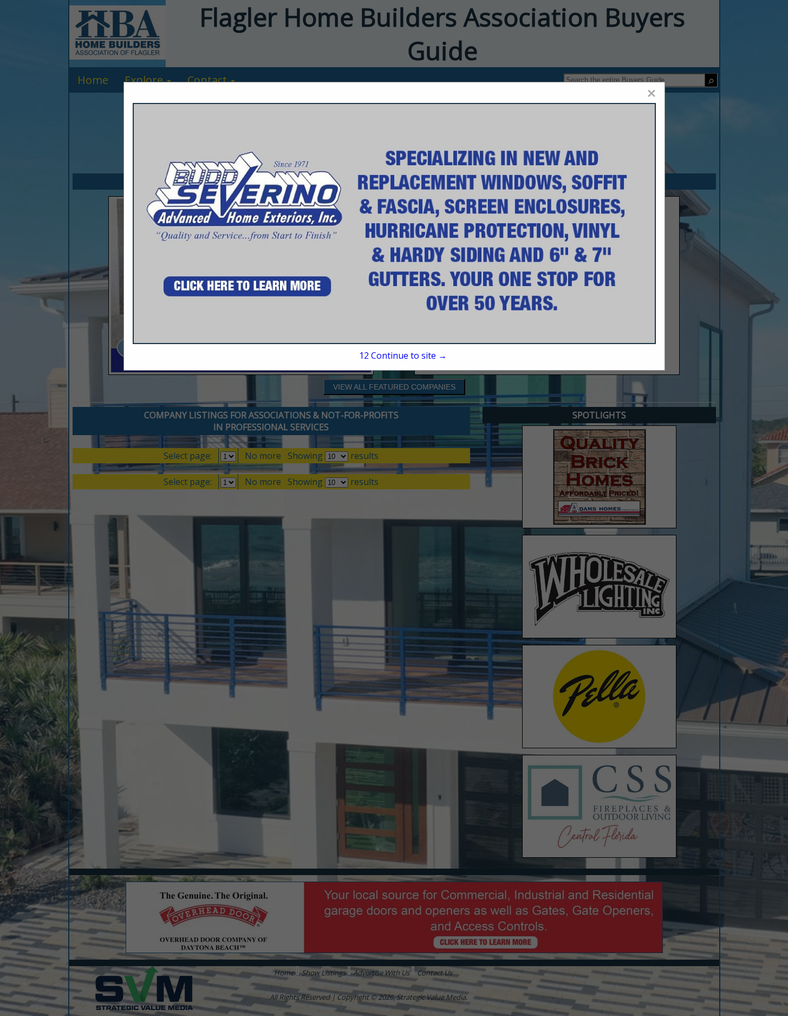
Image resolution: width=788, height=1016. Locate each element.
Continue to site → (403, 355)
